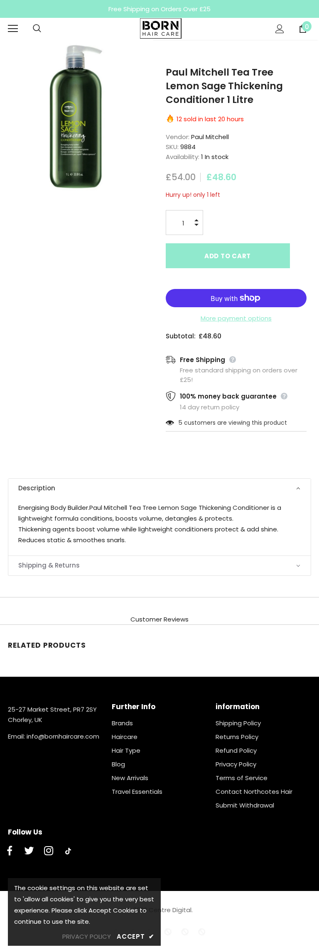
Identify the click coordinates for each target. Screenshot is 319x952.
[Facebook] (9, 851)
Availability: (182, 156)
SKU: (172, 146)
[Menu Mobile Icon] (13, 29)
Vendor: (177, 136)
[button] (159, 488)
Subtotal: (181, 336)
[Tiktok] (68, 851)
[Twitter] (29, 851)
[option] (76, 116)
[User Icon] (279, 28)
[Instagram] (48, 851)
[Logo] (161, 28)
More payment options (236, 318)
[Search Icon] (45, 28)
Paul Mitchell (210, 136)
